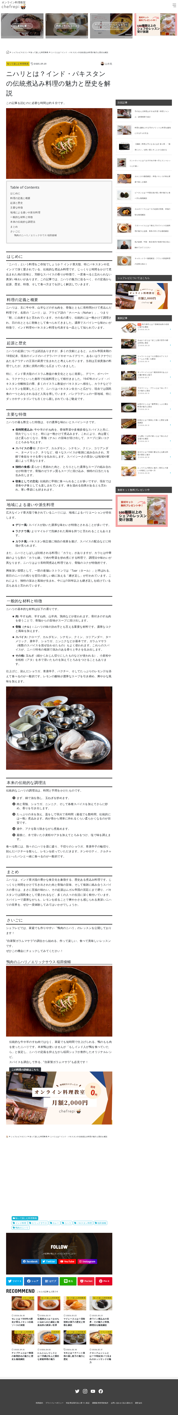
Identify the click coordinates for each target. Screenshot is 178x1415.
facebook (32, 1261)
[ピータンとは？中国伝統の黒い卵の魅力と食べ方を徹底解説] (125, 195)
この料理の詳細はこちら (25, 1069)
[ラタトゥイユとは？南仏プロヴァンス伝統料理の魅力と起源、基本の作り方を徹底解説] (125, 228)
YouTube (69, 1261)
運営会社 (138, 1403)
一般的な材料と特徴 (21, 217)
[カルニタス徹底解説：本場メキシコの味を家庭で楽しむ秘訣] (125, 178)
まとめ (14, 226)
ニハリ (68, 1223)
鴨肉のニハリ (21, 1227)
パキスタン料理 (84, 1223)
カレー (55, 1223)
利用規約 (39, 1403)
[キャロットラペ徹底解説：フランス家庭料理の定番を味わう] (125, 260)
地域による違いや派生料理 (25, 212)
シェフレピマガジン (20, 52)
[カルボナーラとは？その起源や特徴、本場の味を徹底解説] (125, 211)
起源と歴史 (16, 202)
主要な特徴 (16, 207)
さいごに (15, 231)
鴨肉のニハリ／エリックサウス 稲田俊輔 (35, 235)
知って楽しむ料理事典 (39, 52)
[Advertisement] (59, 1177)
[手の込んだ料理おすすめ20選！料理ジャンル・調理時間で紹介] (125, 113)
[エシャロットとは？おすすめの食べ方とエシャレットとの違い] (123, 162)
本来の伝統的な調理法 (22, 221)
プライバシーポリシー (55, 1403)
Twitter (50, 1261)
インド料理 (20, 1223)
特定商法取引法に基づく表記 (78, 1403)
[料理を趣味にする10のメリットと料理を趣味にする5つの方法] (125, 130)
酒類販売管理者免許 (100, 1403)
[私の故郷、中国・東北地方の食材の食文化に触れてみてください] (125, 244)
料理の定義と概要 (20, 198)
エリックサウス (39, 1223)
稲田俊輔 (102, 1223)
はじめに (15, 193)
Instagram (89, 1261)
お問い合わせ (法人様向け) (122, 1403)
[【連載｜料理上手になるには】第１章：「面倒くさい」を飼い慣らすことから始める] (125, 146)
